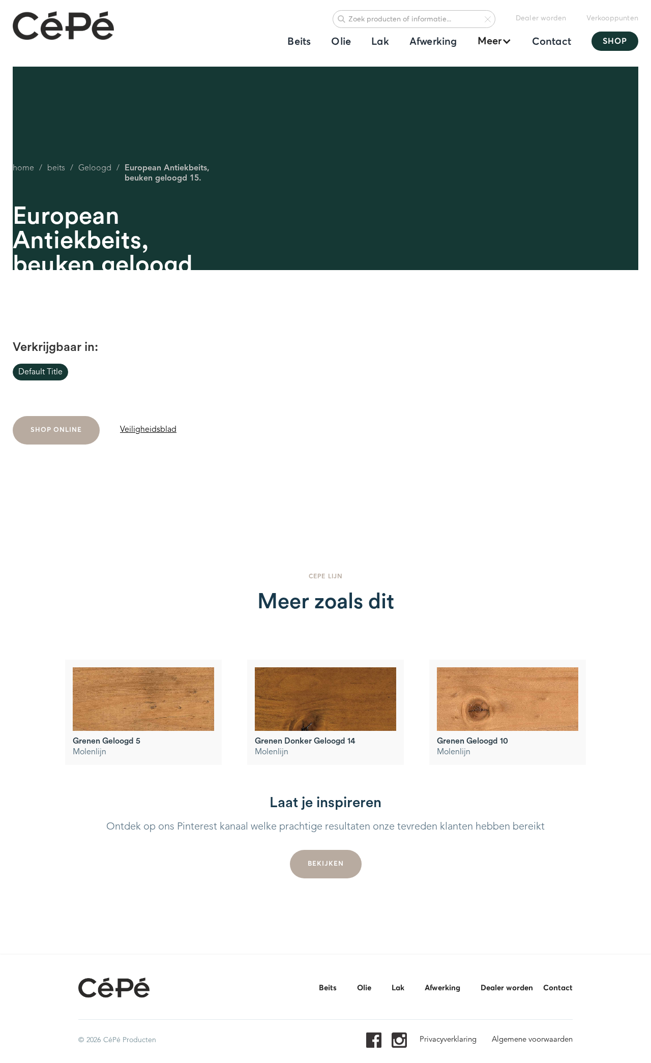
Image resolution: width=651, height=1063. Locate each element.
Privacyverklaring (448, 1040)
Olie (341, 42)
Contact (551, 42)
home (23, 168)
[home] (63, 26)
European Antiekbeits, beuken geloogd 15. (167, 173)
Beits (299, 42)
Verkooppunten (612, 18)
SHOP (615, 41)
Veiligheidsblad (148, 430)
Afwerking (433, 42)
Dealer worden (541, 18)
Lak (380, 42)
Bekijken (326, 864)
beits (56, 168)
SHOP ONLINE (56, 430)
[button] (489, 41)
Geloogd (94, 168)
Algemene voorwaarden (532, 1040)
